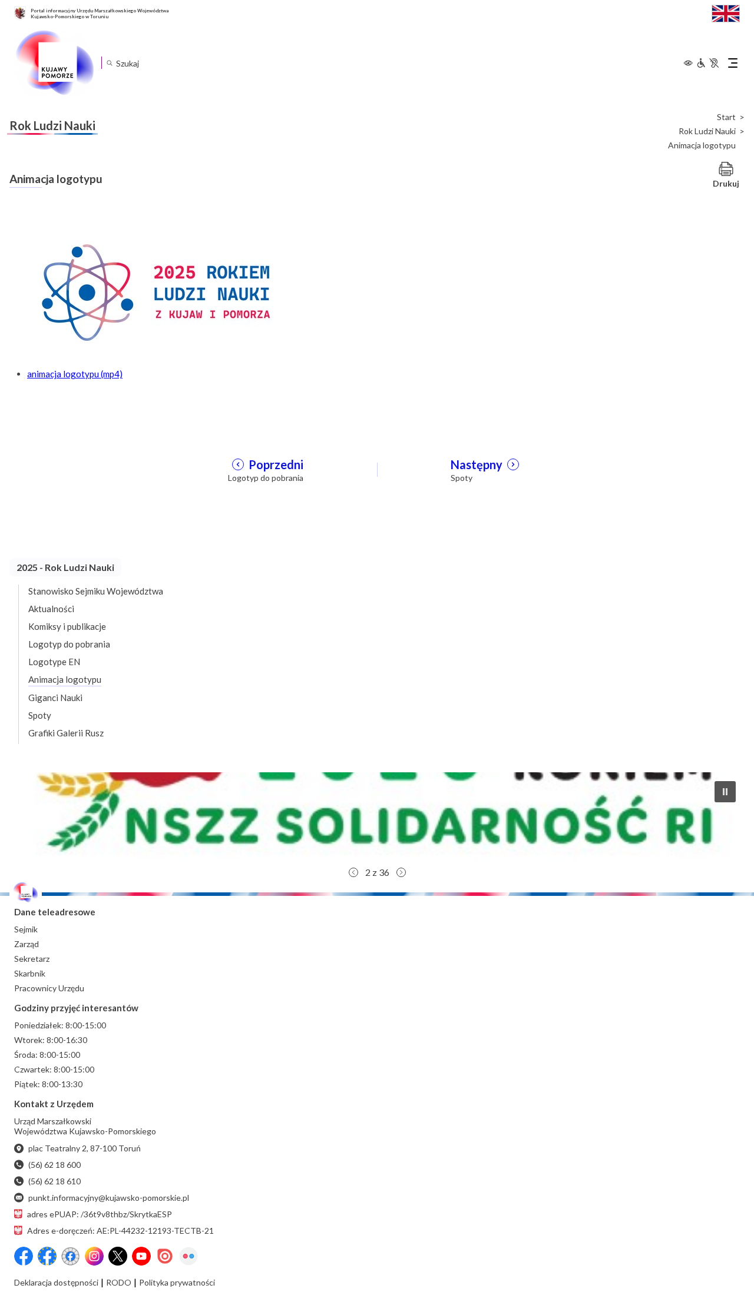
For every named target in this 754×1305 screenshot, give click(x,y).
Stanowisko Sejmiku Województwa (95, 591)
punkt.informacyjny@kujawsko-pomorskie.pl (108, 1198)
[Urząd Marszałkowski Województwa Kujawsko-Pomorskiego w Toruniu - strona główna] (54, 63)
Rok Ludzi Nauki (707, 131)
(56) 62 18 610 (54, 1181)
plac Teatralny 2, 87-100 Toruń (84, 1148)
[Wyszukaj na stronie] (109, 63)
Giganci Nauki (55, 697)
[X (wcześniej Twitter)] (117, 1256)
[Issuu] (165, 1256)
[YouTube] (141, 1256)
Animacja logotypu (64, 679)
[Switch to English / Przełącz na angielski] (726, 12)
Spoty (39, 715)
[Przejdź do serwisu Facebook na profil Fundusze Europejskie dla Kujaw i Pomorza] (47, 1256)
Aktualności (51, 608)
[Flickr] (188, 1256)
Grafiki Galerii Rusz (66, 733)
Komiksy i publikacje (67, 626)
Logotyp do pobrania (69, 644)
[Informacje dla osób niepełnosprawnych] (707, 63)
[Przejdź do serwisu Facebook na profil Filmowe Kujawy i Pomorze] (70, 1256)
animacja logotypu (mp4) (75, 373)
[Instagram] (94, 1256)
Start (726, 117)
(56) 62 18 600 (54, 1165)
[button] (377, 816)
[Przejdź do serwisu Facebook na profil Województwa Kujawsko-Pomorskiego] (23, 1256)
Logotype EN (54, 661)
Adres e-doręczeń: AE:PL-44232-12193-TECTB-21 (120, 1231)
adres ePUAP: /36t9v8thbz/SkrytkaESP (99, 1214)
